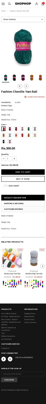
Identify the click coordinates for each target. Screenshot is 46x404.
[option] (23, 47)
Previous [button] (20, 86)
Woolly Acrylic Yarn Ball (12, 274)
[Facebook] (3, 359)
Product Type (6, 106)
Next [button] (26, 86)
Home (3, 11)
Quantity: (5, 154)
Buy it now (23, 179)
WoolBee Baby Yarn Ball (33, 274)
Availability (6, 102)
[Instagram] (10, 359)
